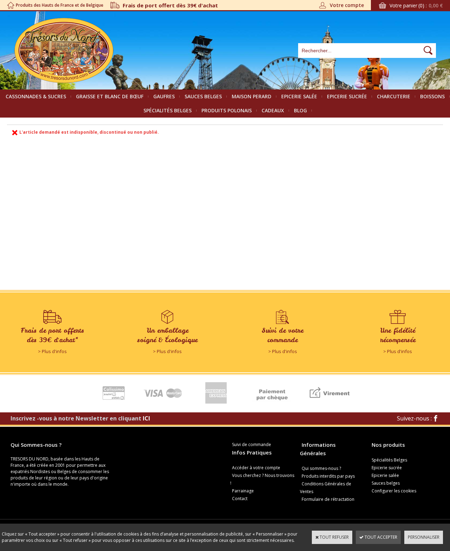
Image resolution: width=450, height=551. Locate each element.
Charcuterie (393, 96)
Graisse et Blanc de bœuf (109, 96)
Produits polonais (226, 110)
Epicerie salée (299, 96)
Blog (300, 110)
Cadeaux (273, 110)
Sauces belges (203, 96)
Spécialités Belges (167, 110)
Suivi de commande (251, 444)
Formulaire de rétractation (328, 499)
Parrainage (243, 491)
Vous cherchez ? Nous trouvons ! (262, 479)
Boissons (432, 96)
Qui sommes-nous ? (321, 468)
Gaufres (164, 96)
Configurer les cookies (394, 491)
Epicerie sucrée (347, 96)
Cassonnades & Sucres (36, 96)
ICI (146, 418)
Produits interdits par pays (328, 476)
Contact (240, 499)
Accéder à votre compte (256, 468)
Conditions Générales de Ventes (325, 487)
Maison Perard (251, 96)
